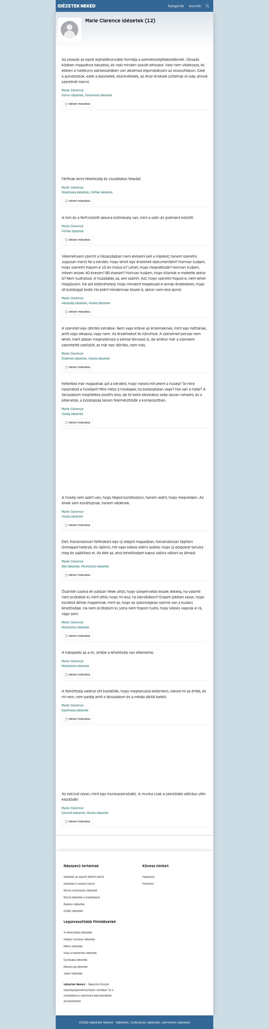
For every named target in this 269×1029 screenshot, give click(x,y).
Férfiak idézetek (102, 192)
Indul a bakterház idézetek (80, 952)
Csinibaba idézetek (75, 959)
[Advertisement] (134, 142)
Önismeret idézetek (98, 95)
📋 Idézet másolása (77, 103)
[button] (207, 6)
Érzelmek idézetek (74, 358)
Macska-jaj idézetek (76, 966)
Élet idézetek (71, 566)
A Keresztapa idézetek (78, 932)
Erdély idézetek (73, 910)
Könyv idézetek (72, 95)
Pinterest (148, 883)
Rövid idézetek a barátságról (82, 897)
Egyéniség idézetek (75, 710)
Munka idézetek (98, 812)
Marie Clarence (72, 90)
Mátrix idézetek (73, 946)
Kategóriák (176, 6)
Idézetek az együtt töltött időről (84, 876)
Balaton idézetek (74, 904)
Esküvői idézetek (73, 812)
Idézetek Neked (77, 5)
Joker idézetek (73, 973)
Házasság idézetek (74, 302)
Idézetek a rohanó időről (79, 883)
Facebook (148, 876)
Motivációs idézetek (95, 566)
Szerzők (195, 6)
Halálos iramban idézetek (79, 939)
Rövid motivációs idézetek (80, 890)
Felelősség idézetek (75, 192)
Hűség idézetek (99, 302)
